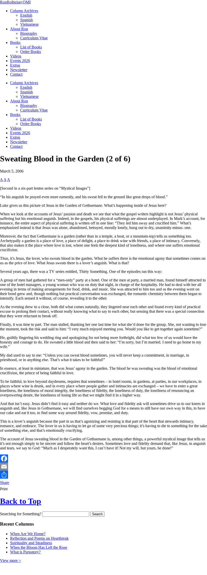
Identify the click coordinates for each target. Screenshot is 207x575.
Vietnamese (29, 24)
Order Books (30, 51)
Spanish (26, 20)
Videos (15, 56)
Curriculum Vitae (34, 38)
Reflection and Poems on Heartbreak (39, 538)
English (26, 15)
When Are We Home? (27, 534)
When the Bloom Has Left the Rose (38, 547)
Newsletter (18, 70)
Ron (15, 2)
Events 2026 (20, 61)
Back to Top (20, 501)
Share (4, 482)
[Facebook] (103, 458)
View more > (10, 560)
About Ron (19, 29)
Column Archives (24, 11)
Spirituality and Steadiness (31, 543)
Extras (15, 65)
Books (15, 42)
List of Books (31, 47)
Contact (16, 74)
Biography (28, 33)
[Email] (103, 467)
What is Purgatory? (25, 552)
